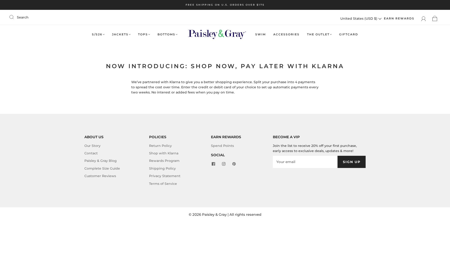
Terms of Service (163, 184)
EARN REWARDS (399, 18)
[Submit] (14, 17)
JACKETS (120, 34)
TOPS (143, 34)
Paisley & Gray (214, 214)
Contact (91, 153)
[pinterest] (234, 164)
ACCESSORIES (286, 34)
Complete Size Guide (102, 168)
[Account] (423, 18)
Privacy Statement (164, 176)
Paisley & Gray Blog (100, 161)
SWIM (260, 34)
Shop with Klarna (163, 153)
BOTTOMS (166, 34)
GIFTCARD (348, 34)
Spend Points (222, 146)
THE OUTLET (318, 34)
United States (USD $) (359, 18)
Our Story (92, 146)
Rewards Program (164, 161)
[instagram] (223, 164)
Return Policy (160, 146)
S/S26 (97, 34)
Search (23, 17)
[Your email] (305, 162)
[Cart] (435, 18)
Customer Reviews (100, 176)
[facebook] (213, 164)
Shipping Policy (162, 168)
